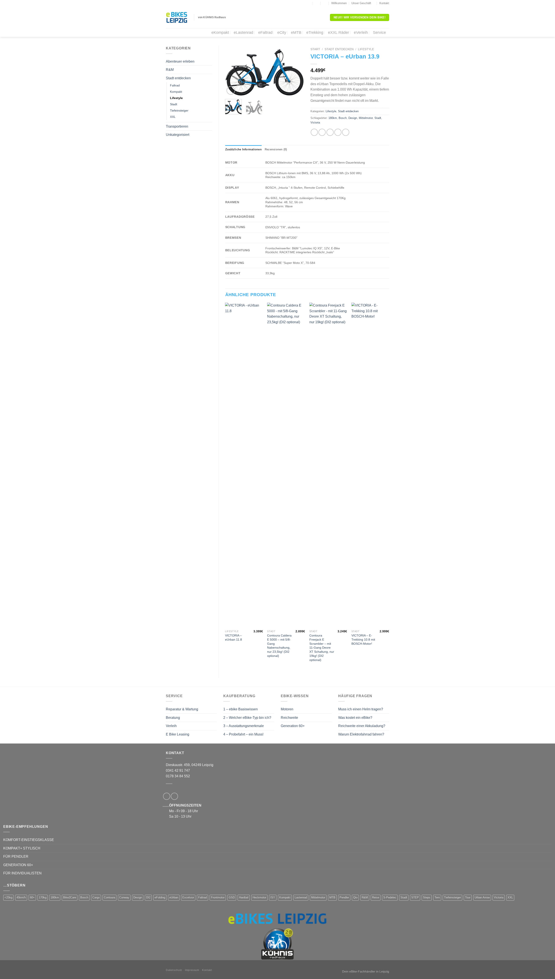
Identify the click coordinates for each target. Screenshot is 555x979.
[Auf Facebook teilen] (314, 132)
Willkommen (339, 3)
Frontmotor (218, 897)
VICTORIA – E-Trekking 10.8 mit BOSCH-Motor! (363, 639)
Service (379, 32)
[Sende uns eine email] (174, 796)
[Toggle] (210, 61)
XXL (173, 117)
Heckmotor (259, 897)
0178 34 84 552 (178, 776)
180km (332, 118)
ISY (272, 897)
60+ (32, 897)
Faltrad (175, 85)
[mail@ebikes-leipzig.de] (316, 3)
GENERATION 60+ (18, 865)
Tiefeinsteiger (179, 110)
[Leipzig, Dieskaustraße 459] (308, 3)
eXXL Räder (338, 32)
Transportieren (177, 126)
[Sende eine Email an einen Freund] (330, 132)
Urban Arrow (482, 897)
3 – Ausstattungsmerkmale (243, 726)
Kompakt (176, 91)
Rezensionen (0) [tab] (276, 149)
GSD (232, 897)
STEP (415, 897)
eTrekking (314, 32)
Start (315, 49)
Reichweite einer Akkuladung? (361, 726)
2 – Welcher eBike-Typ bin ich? (247, 717)
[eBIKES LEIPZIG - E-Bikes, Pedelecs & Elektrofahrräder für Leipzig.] (177, 17)
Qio (355, 897)
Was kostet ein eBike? (355, 717)
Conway (124, 897)
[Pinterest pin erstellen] (337, 132)
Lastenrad (301, 897)
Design (352, 118)
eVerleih (361, 32)
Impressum (192, 970)
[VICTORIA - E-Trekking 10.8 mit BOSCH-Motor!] (370, 465)
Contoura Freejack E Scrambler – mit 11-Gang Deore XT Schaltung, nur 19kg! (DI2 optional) (321, 647)
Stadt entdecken (178, 78)
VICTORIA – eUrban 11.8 (233, 637)
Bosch (343, 118)
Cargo (96, 897)
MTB (332, 897)
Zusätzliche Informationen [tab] (243, 149)
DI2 (148, 897)
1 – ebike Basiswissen (240, 709)
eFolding (160, 897)
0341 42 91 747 (178, 770)
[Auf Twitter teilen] (322, 132)
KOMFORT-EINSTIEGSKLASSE (28, 840)
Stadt (173, 104)
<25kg (8, 897)
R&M (170, 69)
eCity (281, 32)
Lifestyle (176, 98)
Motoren (287, 709)
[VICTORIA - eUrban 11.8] (244, 465)
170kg (42, 897)
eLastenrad (243, 32)
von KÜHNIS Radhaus (212, 17)
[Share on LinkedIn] (345, 132)
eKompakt (220, 32)
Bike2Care (69, 897)
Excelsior (188, 897)
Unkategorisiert (177, 134)
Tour (467, 897)
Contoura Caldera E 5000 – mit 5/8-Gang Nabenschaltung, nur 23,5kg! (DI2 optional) (279, 646)
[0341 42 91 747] (324, 3)
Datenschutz (174, 970)
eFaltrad (265, 32)
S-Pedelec (389, 897)
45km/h (21, 897)
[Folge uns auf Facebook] (300, 3)
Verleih (171, 726)
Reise (375, 897)
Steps (426, 897)
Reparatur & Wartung (182, 709)
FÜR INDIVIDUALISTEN (22, 873)
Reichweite (289, 717)
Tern (437, 897)
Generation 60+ (293, 726)
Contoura (109, 897)
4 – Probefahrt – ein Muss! (243, 734)
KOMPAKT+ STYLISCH (21, 848)
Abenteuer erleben (180, 61)
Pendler (344, 897)
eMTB (296, 32)
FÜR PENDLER (15, 856)
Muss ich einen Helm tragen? (360, 709)
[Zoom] (231, 90)
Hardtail (243, 897)
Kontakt (384, 3)
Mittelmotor (366, 118)
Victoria (315, 122)
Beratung (173, 717)
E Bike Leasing (177, 734)
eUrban (173, 897)
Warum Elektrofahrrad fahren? (361, 734)
